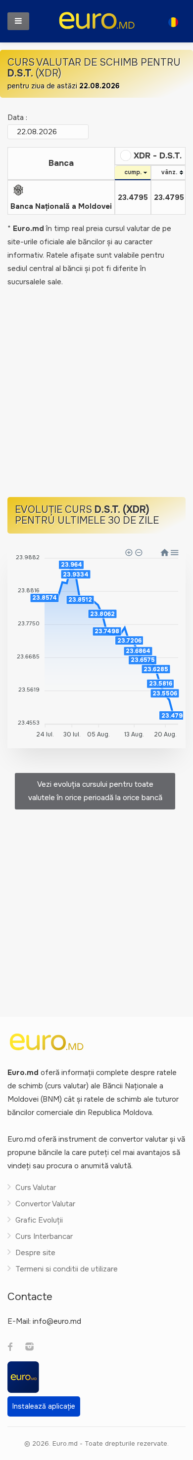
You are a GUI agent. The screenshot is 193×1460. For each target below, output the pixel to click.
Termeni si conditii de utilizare (66, 1269)
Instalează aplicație (43, 1406)
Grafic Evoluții (39, 1220)
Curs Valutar (35, 1187)
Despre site (35, 1253)
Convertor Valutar (45, 1204)
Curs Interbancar (44, 1236)
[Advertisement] (96, 393)
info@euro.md (57, 1321)
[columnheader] (61, 164)
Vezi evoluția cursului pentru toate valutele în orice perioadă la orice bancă (95, 791)
